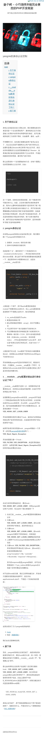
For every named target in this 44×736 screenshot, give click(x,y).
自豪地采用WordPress (10, 732)
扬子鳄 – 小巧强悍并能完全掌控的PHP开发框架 (22, 6)
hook (9, 632)
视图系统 (15, 635)
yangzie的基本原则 (18, 431)
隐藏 (6, 67)
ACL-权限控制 (9, 709)
